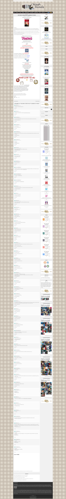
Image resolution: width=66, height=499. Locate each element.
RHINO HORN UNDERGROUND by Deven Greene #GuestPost (21, 475)
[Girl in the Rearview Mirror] (45, 347)
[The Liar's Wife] (47, 353)
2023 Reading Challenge (46, 149)
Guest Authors (31, 12)
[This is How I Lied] (47, 330)
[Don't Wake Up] (47, 351)
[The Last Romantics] (45, 351)
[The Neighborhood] (43, 343)
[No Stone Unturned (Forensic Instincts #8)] (41, 334)
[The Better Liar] (43, 334)
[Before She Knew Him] (51, 349)
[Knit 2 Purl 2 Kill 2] (44, 332)
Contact (40, 12)
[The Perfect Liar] (44, 353)
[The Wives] (48, 330)
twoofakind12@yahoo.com (17, 339)
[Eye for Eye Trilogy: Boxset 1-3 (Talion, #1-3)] (48, 323)
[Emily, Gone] (44, 349)
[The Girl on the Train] (51, 392)
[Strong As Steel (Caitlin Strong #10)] (47, 349)
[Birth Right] (41, 345)
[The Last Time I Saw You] (45, 349)
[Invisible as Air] (48, 343)
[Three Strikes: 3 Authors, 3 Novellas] (44, 366)
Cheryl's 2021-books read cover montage (45, 305)
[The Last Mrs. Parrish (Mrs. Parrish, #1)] (48, 366)
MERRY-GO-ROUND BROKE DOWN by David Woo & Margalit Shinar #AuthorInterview (23, 478)
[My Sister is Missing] (41, 332)
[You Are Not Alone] (47, 332)
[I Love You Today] (49, 392)
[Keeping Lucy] (47, 345)
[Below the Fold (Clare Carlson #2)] (43, 353)
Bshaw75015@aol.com (16, 296)
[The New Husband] (44, 343)
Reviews (20, 12)
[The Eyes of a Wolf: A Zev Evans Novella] (48, 392)
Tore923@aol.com (25, 169)
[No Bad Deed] (49, 332)
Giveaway (27, 14)
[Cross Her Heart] (41, 366)
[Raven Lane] (45, 343)
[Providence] (47, 364)
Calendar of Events (36, 12)
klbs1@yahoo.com (16, 442)
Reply (15, 129)
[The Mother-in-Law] (41, 328)
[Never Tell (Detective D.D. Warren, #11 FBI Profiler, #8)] (41, 362)
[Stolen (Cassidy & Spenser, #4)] (48, 394)
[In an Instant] (49, 330)
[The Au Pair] (51, 362)
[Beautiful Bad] (45, 362)
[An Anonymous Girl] (49, 364)
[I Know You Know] (41, 364)
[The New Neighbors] (43, 366)
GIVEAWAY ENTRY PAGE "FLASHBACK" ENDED (27, 15)
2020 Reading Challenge (46, 231)
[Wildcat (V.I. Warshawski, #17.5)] (43, 394)
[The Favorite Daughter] (49, 351)
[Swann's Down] (43, 349)
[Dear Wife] (49, 347)
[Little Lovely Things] (41, 349)
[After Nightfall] (44, 364)
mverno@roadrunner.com (17, 156)
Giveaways (23, 12)
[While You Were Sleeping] (41, 394)
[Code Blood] (41, 391)
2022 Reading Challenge (46, 217)
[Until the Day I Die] (41, 351)
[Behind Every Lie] (51, 332)
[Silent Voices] (45, 345)
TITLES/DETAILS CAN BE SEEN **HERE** (46, 155)
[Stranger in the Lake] (45, 330)
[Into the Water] (51, 364)
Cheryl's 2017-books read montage (45, 380)
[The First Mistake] (47, 347)
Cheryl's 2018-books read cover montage (45, 359)
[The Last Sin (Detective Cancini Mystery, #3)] (44, 394)
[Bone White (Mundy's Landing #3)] (44, 392)
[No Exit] (51, 351)
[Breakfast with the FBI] (44, 334)
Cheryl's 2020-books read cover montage (45, 320)
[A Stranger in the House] (48, 364)
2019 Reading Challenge (46, 238)
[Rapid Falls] (41, 353)
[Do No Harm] (47, 315)
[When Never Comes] (47, 362)
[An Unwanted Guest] (47, 366)
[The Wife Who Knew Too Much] (41, 330)
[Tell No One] (44, 351)
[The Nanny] (43, 345)
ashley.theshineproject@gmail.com (27, 398)
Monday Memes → (38, 101)
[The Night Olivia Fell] (48, 351)
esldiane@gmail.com (16, 392)
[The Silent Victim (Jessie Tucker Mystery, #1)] (51, 330)
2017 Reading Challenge (46, 252)
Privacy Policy (43, 12)
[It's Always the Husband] (48, 362)
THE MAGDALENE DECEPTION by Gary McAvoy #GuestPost (20, 476)
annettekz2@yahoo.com (17, 405)
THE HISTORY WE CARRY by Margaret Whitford (19, 477)
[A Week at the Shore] (44, 330)
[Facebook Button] (49, 12)
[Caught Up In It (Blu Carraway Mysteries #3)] (43, 351)
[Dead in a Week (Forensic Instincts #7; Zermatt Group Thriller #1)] (43, 362)
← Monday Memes (16, 101)
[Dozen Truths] (43, 392)
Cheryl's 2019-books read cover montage (45, 340)
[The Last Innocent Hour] (49, 394)
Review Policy (17, 12)
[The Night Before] (51, 347)
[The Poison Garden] (47, 343)
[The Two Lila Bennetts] (41, 347)
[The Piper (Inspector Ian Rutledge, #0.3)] (41, 396)
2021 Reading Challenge (46, 224)
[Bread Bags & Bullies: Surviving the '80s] (49, 343)
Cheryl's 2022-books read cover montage (45, 296)
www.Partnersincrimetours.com (46, 31)
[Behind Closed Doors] (45, 394)
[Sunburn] (51, 345)
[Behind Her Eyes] (51, 394)
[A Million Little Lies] (47, 328)
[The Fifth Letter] (47, 392)
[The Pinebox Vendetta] (43, 330)
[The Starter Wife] (44, 345)
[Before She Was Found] (48, 347)
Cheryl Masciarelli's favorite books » (48, 301)
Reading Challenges (27, 12)
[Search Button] (35, 495)
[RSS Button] (34, 495)
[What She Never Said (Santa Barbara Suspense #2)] (43, 347)
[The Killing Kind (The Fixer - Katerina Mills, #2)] (44, 396)
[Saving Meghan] (49, 349)
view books (49, 242)
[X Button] (48, 12)
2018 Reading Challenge (46, 245)
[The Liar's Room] (45, 364)
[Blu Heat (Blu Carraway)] (45, 392)
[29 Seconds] (51, 343)
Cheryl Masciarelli (46, 218)
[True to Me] (41, 343)
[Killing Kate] (47, 394)
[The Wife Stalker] (43, 332)
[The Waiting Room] (44, 362)
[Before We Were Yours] (43, 364)
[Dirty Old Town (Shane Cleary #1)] (45, 332)
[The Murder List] (48, 345)
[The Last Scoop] (48, 332)
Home (14, 12)
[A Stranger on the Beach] (44, 347)
